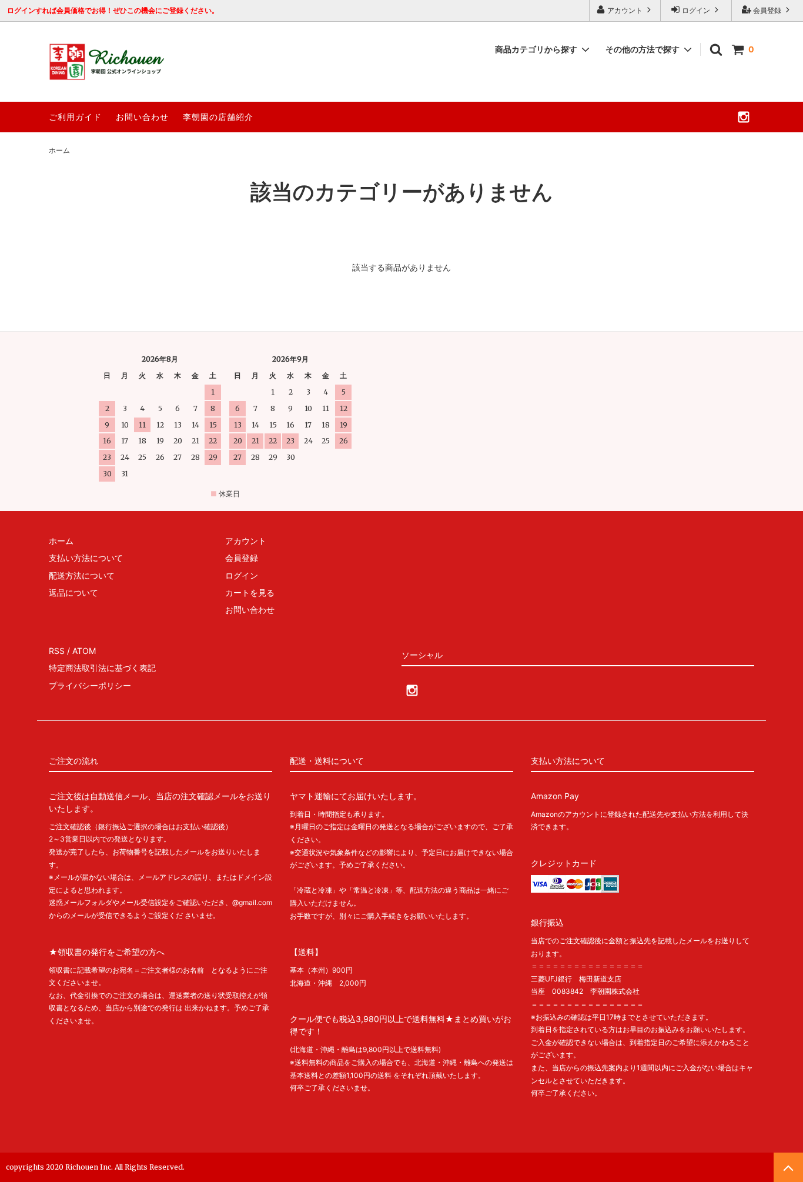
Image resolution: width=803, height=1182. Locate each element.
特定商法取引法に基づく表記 (102, 668)
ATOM (84, 651)
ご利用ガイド (75, 117)
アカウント (624, 10)
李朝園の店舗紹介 (218, 117)
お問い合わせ (142, 117)
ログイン (696, 10)
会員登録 (767, 10)
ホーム (59, 150)
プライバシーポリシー (90, 685)
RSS (57, 651)
